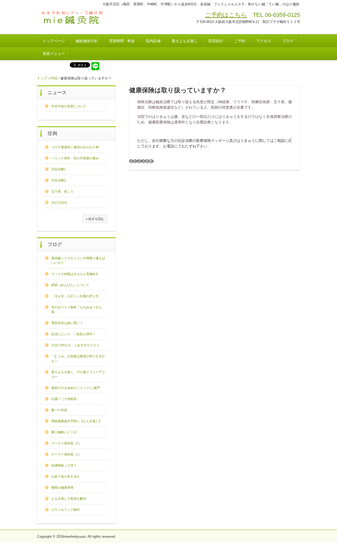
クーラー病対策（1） (66, 454)
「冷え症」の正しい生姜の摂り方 (75, 296)
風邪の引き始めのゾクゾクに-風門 (75, 388)
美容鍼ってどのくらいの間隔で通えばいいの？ (78, 260)
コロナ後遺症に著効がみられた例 (75, 147)
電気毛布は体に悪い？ (67, 323)
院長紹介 (216, 41)
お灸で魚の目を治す (65, 476)
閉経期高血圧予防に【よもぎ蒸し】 (76, 421)
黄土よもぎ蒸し (184, 41)
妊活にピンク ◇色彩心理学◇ (73, 334)
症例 (52, 133)
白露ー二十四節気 (64, 399)
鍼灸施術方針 (87, 41)
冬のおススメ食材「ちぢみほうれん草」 (76, 309)
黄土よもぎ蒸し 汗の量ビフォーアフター (78, 374)
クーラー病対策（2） (66, 443)
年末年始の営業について (68, 106)
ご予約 (239, 41)
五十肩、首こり (62, 191)
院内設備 (153, 41)
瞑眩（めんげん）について (70, 285)
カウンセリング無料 (65, 510)
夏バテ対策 (59, 410)
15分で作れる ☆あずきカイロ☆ (75, 345)
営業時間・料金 (122, 41)
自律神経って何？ (64, 465)
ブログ (287, 41)
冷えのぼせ (59, 202)
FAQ (53, 78)
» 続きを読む (95, 219)
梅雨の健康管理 (62, 487)
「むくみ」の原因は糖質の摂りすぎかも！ (78, 358)
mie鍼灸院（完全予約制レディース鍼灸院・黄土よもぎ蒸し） (73, 18)
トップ (42, 78)
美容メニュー (54, 53)
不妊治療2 (58, 180)
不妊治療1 (58, 169)
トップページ (54, 41)
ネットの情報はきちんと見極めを (75, 274)
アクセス (263, 41)
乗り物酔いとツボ (64, 432)
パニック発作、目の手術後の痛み (75, 158)
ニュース (57, 92)
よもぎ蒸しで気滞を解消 (68, 499)
